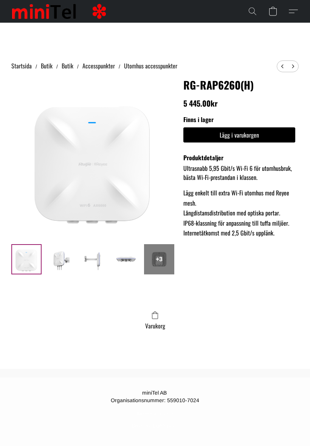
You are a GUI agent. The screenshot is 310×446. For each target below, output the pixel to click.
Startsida (21, 65)
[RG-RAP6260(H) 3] (126, 259)
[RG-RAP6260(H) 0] (26, 259)
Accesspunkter (98, 65)
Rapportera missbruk (155, 413)
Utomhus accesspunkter (150, 65)
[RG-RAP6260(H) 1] (60, 259)
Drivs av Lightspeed (155, 426)
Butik (47, 65)
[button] (59, 11)
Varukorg (155, 325)
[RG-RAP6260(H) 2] (93, 259)
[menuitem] (282, 66)
